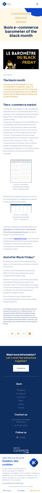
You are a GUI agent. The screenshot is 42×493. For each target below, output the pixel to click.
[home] (6, 4)
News (21, 400)
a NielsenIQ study (20, 238)
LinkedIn (22, 437)
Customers (21, 397)
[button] (37, 4)
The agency (21, 390)
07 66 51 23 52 (21, 425)
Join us (21, 404)
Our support (21, 393)
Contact (21, 408)
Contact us (21, 368)
